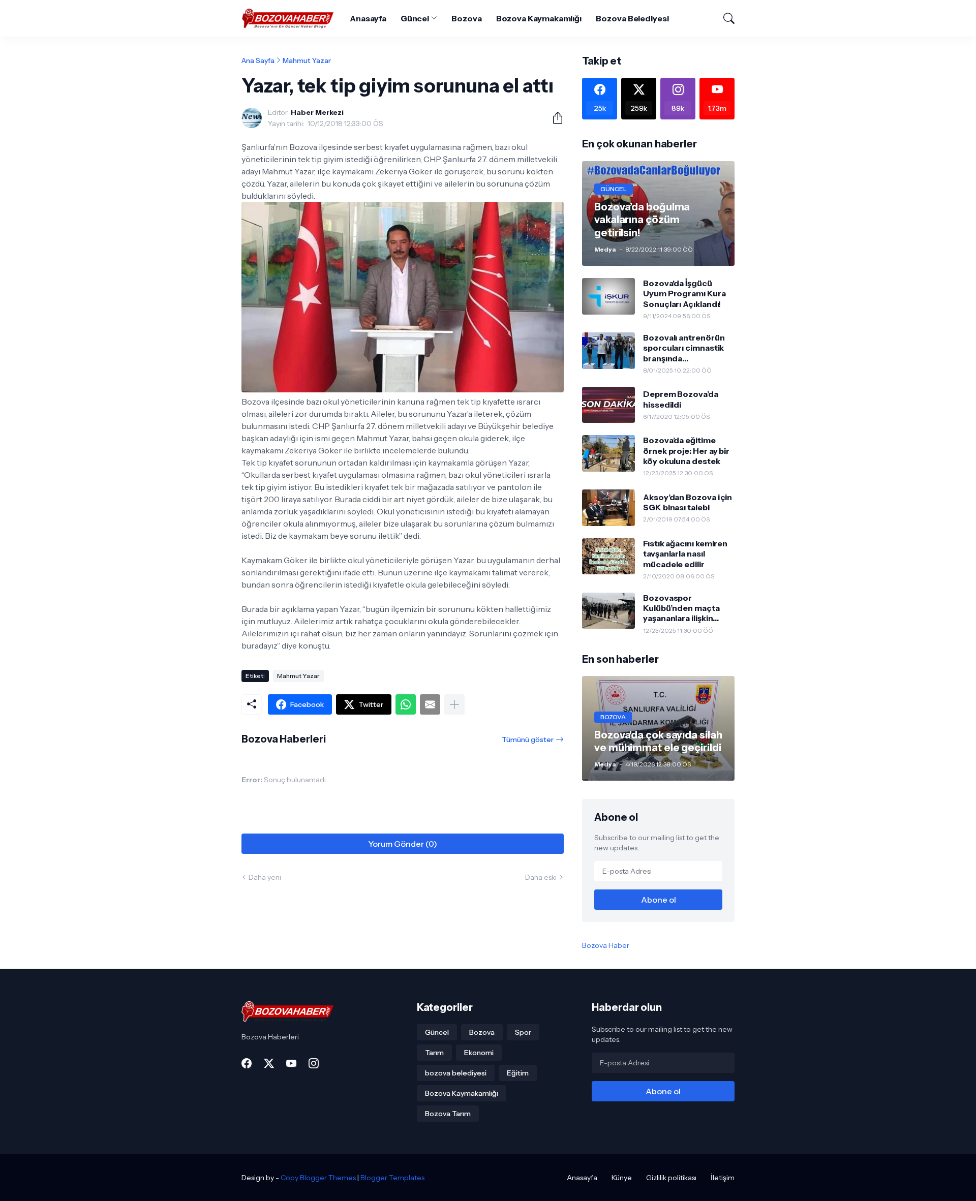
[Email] (430, 704)
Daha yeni (265, 877)
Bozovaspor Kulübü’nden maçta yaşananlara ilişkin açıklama (681, 608)
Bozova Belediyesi (632, 18)
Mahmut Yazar (307, 60)
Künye (622, 1177)
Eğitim (518, 1072)
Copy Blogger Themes (318, 1177)
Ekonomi (479, 1052)
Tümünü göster (528, 739)
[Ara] (724, 18)
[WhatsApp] (405, 704)
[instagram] (314, 1063)
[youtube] (291, 1063)
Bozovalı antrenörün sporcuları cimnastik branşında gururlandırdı (683, 347)
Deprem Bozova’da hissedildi (680, 399)
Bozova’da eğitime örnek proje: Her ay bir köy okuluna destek (686, 450)
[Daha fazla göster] (454, 704)
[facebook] (246, 1063)
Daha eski (541, 877)
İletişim (723, 1177)
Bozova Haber (605, 945)
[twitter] (269, 1063)
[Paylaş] (553, 118)
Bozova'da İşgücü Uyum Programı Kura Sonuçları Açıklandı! (684, 293)
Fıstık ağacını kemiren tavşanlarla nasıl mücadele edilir (685, 553)
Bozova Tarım (448, 1113)
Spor (523, 1032)
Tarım (434, 1052)
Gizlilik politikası (671, 1177)
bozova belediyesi (455, 1072)
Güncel (415, 18)
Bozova (466, 18)
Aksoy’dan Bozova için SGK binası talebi (687, 502)
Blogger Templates (392, 1177)
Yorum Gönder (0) (402, 844)
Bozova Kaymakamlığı (539, 18)
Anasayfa (368, 18)
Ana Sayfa (257, 60)
